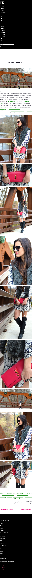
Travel (2, 8)
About (2, 18)
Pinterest (2, 543)
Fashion (3, 10)
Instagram (2, 536)
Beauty (3, 12)
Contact (3, 16)
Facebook (2, 538)
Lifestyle (3, 14)
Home (2, 6)
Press (2, 20)
